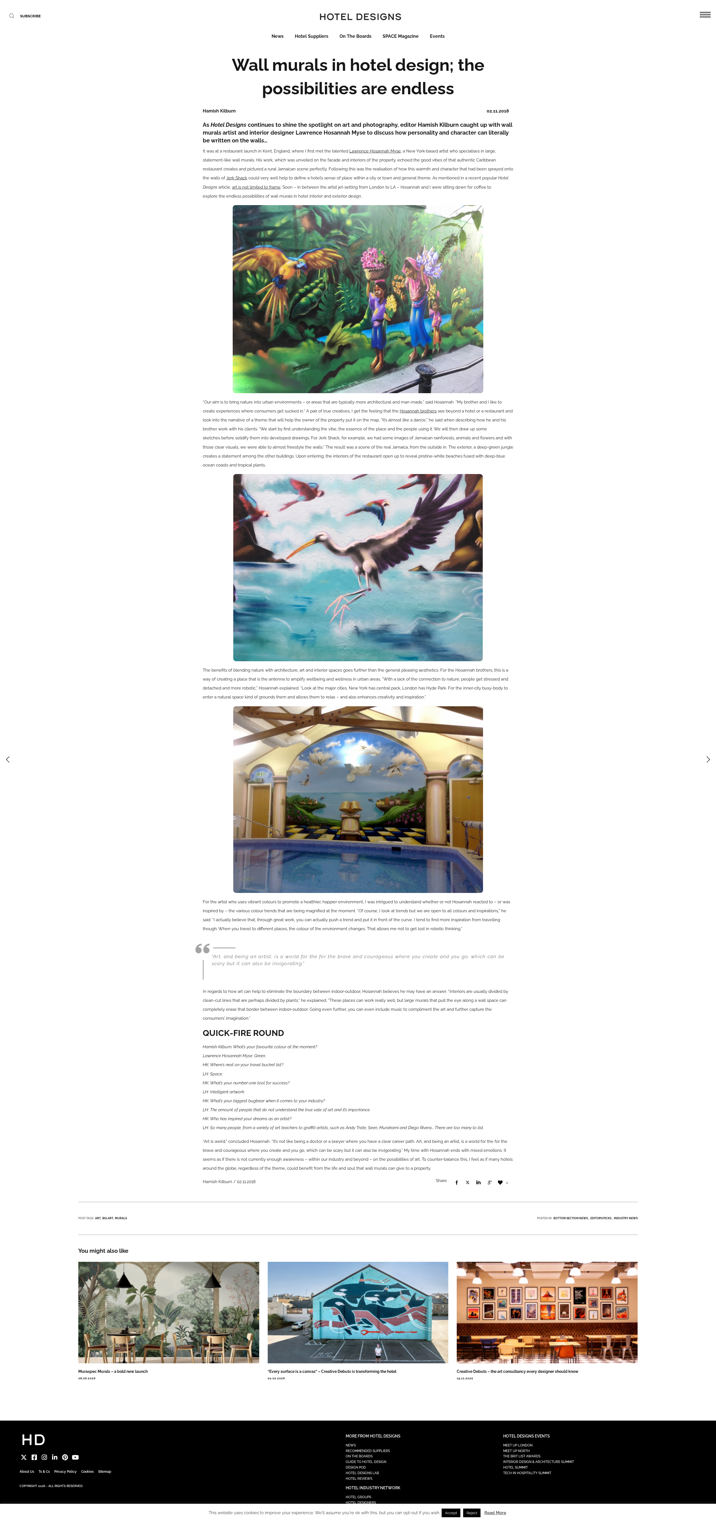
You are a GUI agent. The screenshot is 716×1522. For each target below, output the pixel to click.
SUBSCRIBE (30, 16)
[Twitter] (24, 1457)
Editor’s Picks (600, 1218)
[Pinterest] (65, 1457)
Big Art (107, 1218)
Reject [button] (472, 1513)
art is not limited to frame (256, 187)
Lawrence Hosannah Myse (375, 151)
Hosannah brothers (418, 411)
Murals (121, 1218)
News (278, 36)
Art (97, 1218)
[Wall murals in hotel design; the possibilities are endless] (457, 1183)
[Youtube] (75, 1457)
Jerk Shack (236, 177)
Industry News (626, 1218)
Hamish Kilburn (439, 124)
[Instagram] (44, 1457)
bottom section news (571, 1218)
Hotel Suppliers (311, 36)
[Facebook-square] (34, 1457)
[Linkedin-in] (54, 1457)
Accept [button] (451, 1513)
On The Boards (355, 36)
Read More (495, 1512)
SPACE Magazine (401, 36)
